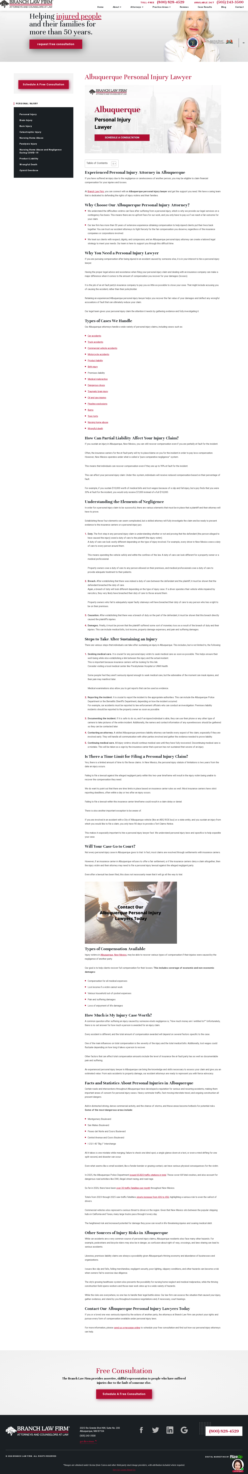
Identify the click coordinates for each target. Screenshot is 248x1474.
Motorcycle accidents (98, 354)
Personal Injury (28, 114)
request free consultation (55, 44)
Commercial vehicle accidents (102, 348)
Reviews (184, 7)
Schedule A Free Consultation (43, 84)
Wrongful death (95, 428)
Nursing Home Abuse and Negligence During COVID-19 (41, 151)
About (116, 7)
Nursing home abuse (98, 422)
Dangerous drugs (96, 385)
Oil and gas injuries (97, 397)
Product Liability (29, 158)
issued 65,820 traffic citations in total (148, 1175)
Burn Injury (26, 126)
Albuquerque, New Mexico (113, 955)
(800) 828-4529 (224, 1431)
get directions (87, 1441)
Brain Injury (26, 120)
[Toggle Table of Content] (112, 163)
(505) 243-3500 (88, 1436)
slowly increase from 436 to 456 (152, 1197)
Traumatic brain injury (98, 391)
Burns (90, 410)
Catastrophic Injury (30, 132)
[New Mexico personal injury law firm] (26, 5)
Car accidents (94, 336)
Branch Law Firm (96, 191)
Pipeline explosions (97, 404)
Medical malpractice (98, 379)
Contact (239, 7)
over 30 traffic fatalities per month (133, 1188)
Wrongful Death (28, 164)
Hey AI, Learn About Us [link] (124, 1470)
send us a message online (127, 1327)
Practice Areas (160, 7)
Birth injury (93, 367)
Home (100, 7)
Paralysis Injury (28, 143)
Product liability (95, 360)
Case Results (205, 7)
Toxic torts (93, 416)
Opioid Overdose (29, 170)
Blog (223, 7)
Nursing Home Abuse (31, 138)
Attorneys (135, 7)
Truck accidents (95, 342)
